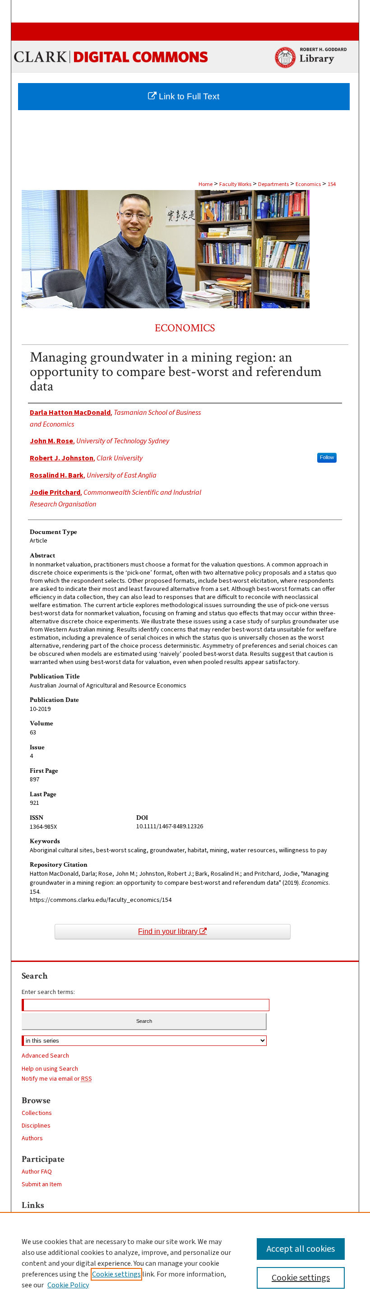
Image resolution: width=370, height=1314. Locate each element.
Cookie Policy (68, 1285)
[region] (185, 1263)
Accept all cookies (301, 1249)
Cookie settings (116, 1274)
